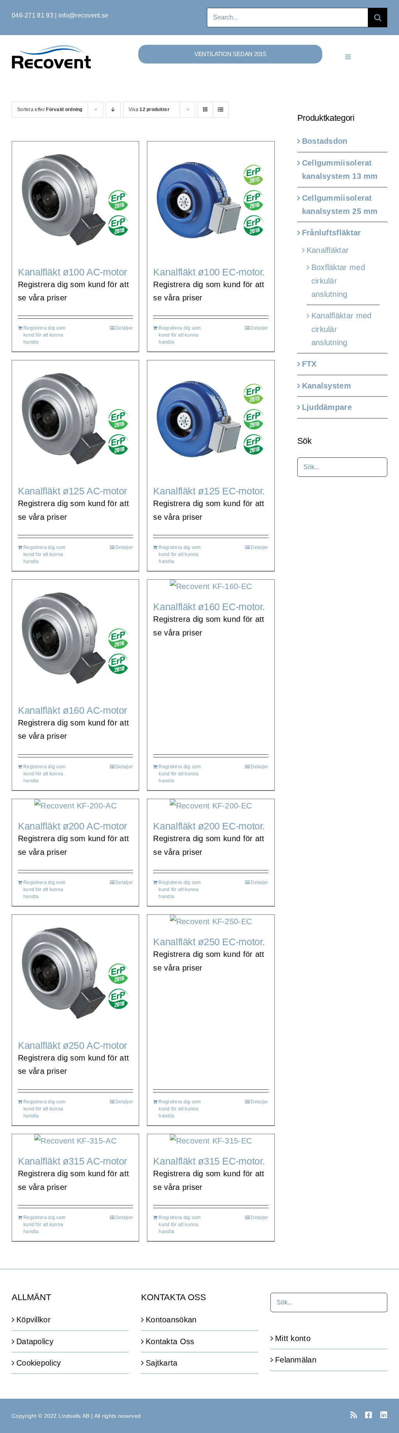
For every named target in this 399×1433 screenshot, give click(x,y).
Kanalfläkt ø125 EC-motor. (209, 490)
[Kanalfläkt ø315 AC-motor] (75, 1140)
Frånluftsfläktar (331, 232)
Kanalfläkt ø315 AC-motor (72, 1161)
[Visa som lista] (220, 109)
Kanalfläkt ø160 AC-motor (72, 710)
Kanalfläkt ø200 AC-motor (72, 826)
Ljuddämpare (327, 407)
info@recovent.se (83, 15)
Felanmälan (295, 1359)
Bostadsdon (325, 141)
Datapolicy (34, 1341)
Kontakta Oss (170, 1341)
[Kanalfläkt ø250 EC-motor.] (210, 921)
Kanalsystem (326, 385)
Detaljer (124, 328)
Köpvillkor (33, 1319)
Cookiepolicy (38, 1363)
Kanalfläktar (328, 250)
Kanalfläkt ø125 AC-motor (72, 490)
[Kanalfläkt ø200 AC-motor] (75, 805)
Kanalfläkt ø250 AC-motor (72, 1045)
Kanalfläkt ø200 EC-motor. (209, 826)
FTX (309, 364)
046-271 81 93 (32, 15)
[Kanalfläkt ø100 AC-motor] (75, 199)
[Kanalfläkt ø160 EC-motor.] (210, 586)
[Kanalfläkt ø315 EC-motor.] (210, 1140)
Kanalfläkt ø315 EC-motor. (209, 1161)
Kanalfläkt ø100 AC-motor (72, 271)
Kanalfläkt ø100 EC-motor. (209, 271)
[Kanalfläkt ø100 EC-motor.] (210, 199)
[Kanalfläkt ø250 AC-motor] (75, 973)
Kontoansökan (171, 1319)
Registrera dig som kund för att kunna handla (44, 335)
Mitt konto (293, 1338)
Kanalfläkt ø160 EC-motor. (209, 606)
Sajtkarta (162, 1363)
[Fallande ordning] (113, 110)
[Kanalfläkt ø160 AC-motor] (75, 638)
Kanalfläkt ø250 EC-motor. (209, 941)
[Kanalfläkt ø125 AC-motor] (75, 418)
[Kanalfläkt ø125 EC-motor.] (210, 418)
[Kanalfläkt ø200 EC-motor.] (210, 805)
